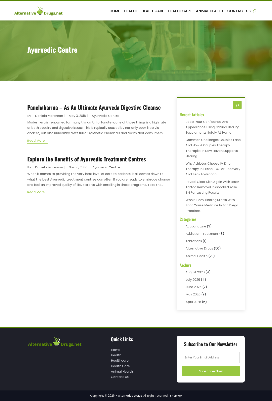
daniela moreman (49, 116)
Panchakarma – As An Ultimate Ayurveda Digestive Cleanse (94, 107)
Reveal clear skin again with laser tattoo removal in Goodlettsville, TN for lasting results (212, 187)
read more (36, 140)
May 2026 (193, 294)
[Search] (237, 105)
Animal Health (209, 10)
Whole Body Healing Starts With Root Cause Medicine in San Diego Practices (212, 205)
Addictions (194, 241)
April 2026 (193, 302)
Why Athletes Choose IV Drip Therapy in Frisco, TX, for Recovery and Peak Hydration (213, 169)
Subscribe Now (211, 371)
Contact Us (239, 10)
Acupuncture (196, 226)
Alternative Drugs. (130, 396)
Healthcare (153, 10)
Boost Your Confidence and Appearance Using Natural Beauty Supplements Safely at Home (212, 127)
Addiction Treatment (202, 233)
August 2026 (195, 272)
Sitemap (176, 396)
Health (130, 10)
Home (115, 10)
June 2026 (194, 287)
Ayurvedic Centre (105, 116)
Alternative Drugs (199, 248)
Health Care (180, 10)
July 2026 (193, 279)
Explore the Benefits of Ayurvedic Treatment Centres (86, 159)
